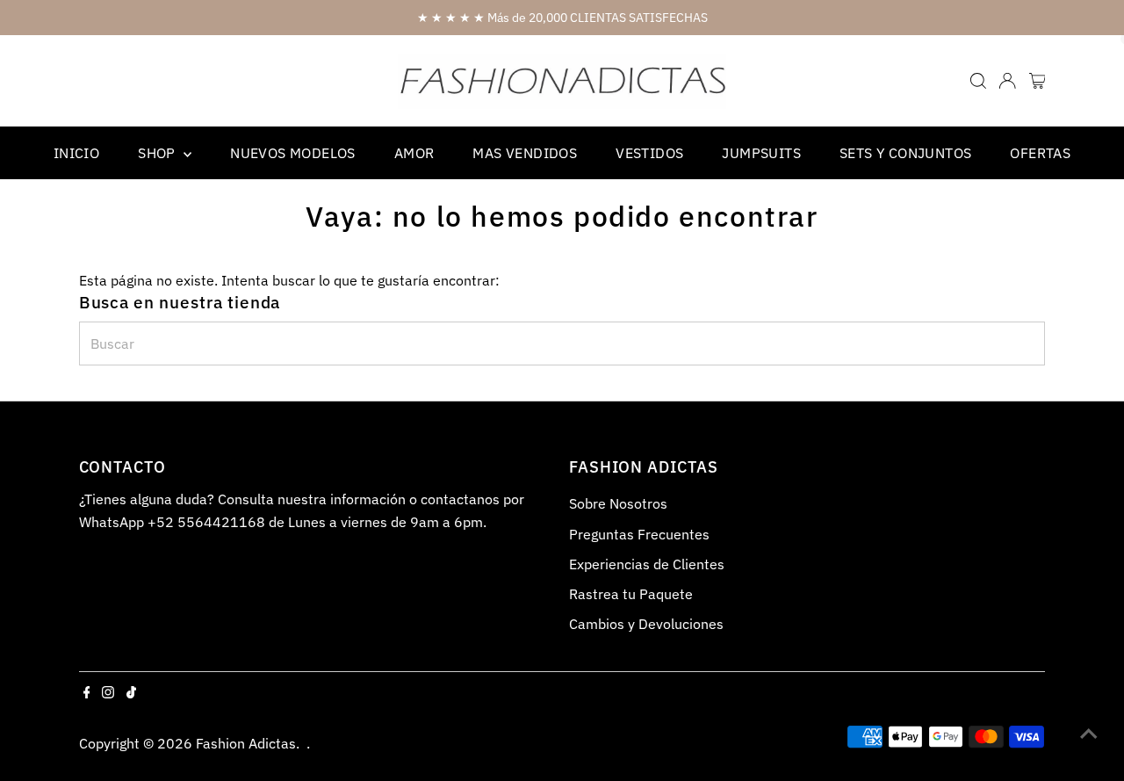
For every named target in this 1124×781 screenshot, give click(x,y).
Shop (158, 153)
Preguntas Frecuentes (639, 534)
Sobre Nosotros (618, 503)
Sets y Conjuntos (905, 153)
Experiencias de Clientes (646, 564)
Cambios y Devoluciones (646, 624)
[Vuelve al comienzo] (1088, 732)
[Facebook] (87, 693)
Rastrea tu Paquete (631, 594)
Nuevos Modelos (293, 153)
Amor (414, 153)
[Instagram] (108, 693)
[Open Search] (978, 81)
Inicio (76, 153)
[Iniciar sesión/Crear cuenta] (1007, 81)
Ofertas (1040, 153)
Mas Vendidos (524, 153)
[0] (1037, 81)
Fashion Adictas (246, 743)
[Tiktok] (131, 693)
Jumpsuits (761, 153)
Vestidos (649, 153)
